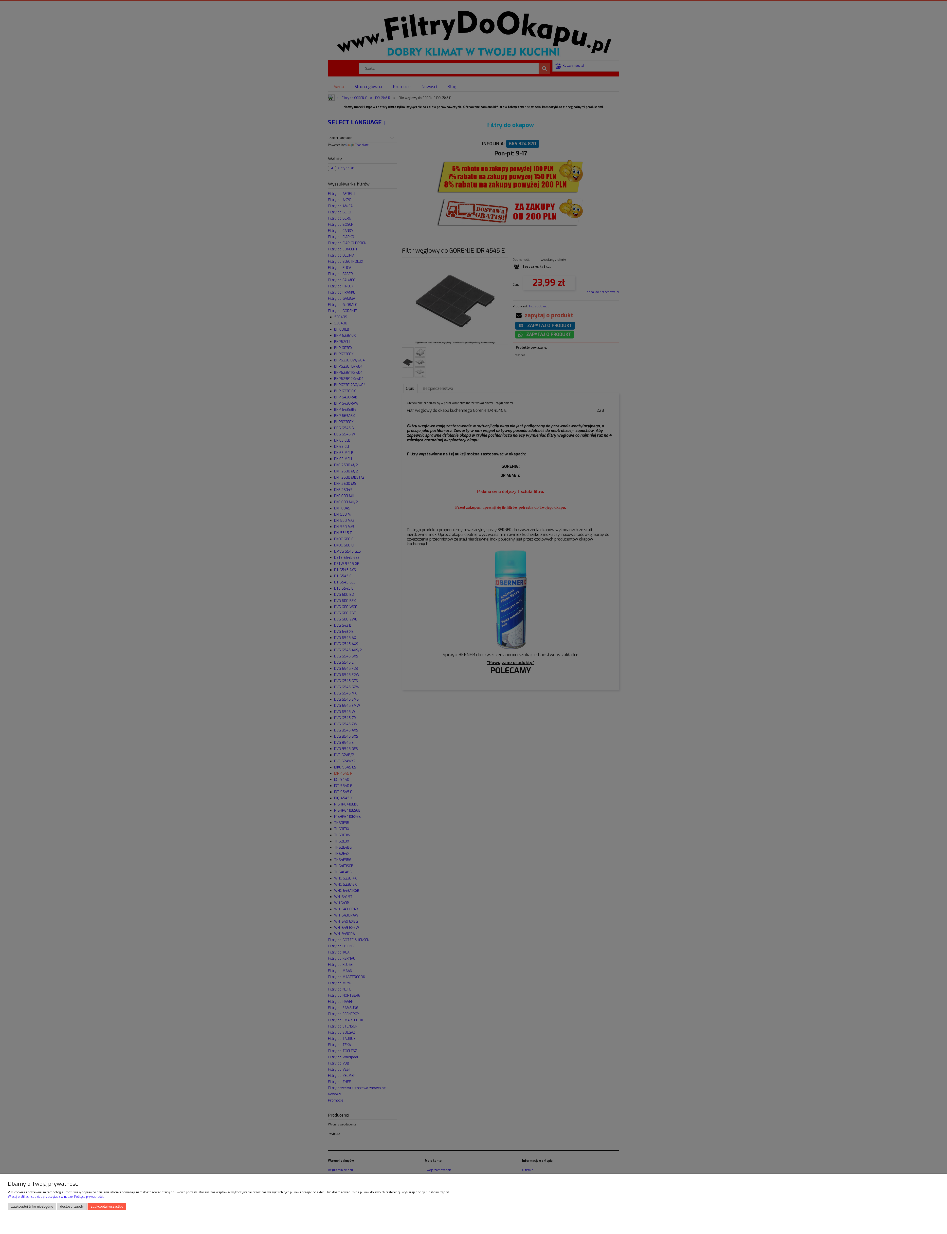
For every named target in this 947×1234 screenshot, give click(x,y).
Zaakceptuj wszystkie (107, 1206)
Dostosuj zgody (72, 1206)
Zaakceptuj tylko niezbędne (32, 1206)
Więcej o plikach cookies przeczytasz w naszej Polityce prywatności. (56, 1197)
